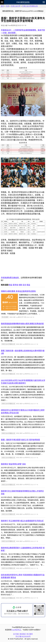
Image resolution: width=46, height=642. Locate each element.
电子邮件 (30, 634)
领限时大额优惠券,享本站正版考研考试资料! (18, 291)
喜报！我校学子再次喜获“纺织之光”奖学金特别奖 (20, 440)
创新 (20, 285)
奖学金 (15, 285)
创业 (10, 285)
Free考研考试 (16, 630)
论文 (24, 285)
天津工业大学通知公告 (30, 6)
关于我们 (16, 634)
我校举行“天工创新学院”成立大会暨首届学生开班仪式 (22, 521)
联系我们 (23, 634)
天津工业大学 (15, 6)
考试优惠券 (5, 317)
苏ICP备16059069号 (23, 636)
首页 (2, 6)
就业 (28, 285)
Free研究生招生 (23, 2)
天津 (7, 6)
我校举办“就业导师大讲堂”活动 (13, 464)
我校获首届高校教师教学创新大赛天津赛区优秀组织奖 (22, 324)
